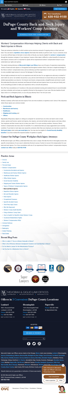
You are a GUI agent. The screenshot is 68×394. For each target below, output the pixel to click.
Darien (6, 358)
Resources (16, 388)
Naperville (13, 362)
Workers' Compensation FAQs (12, 220)
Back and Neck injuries (11, 189)
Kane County (10, 367)
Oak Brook (20, 362)
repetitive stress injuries (21, 52)
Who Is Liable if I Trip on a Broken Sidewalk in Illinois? (18, 241)
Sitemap (39, 388)
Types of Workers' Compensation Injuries (16, 186)
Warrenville (4, 364)
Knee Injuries (7, 196)
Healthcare (6, 111)
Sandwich (43, 362)
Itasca (61, 360)
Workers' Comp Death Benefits (12, 210)
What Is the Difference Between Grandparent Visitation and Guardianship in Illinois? (26, 244)
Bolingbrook (32, 355)
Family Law (5, 162)
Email (26, 5)
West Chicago (13, 364)
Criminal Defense (7, 223)
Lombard (55, 353)
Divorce (4, 160)
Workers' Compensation (9, 167)
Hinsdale (56, 360)
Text (60, 5)
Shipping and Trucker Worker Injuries (14, 183)
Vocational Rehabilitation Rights (13, 218)
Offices (43, 5)
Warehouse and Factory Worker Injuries (15, 173)
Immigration (5, 225)
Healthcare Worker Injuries (11, 175)
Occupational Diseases (10, 199)
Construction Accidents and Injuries (14, 170)
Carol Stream (47, 355)
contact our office (6, 147)
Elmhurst (27, 358)
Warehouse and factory (10, 108)
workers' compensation (58, 55)
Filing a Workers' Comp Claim (12, 212)
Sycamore (50, 362)
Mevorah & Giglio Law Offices (28, 65)
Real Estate (5, 233)
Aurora (3, 355)
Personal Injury (6, 165)
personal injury (23, 130)
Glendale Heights (47, 358)
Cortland (55, 355)
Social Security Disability (11, 181)
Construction (7, 106)
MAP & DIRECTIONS (6, 317)
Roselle (37, 362)
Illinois (38, 353)
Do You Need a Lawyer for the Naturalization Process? (18, 246)
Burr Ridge (39, 355)
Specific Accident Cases (11, 202)
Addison (16, 355)
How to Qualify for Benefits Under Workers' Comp (18, 215)
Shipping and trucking (10, 113)
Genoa (33, 358)
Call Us (9, 5)
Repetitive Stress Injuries (11, 191)
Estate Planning (6, 231)
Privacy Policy (24, 388)
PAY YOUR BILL (60, 9)
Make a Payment (35, 333)
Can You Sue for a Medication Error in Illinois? (15, 249)
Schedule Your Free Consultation (34, 34)
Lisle (2, 362)
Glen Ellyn (38, 358)
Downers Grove (19, 358)
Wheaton (27, 364)
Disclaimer (33, 388)
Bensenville (23, 355)
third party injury (6, 130)
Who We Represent (9, 207)
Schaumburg (10, 355)
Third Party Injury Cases (10, 204)
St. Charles (21, 360)
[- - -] (2, 2)
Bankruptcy (5, 228)
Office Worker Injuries (10, 178)
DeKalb (11, 358)
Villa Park (57, 362)
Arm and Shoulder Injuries (11, 194)
